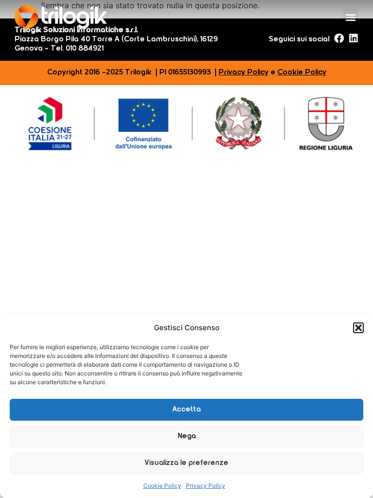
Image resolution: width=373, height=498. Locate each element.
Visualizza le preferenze (186, 463)
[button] (358, 328)
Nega (187, 436)
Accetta (186, 409)
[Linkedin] (353, 38)
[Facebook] (339, 38)
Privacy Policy (205, 485)
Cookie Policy (162, 485)
